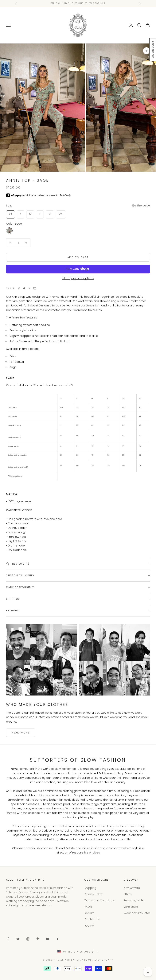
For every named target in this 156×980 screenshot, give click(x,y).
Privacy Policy (93, 894)
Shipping (90, 888)
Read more (21, 732)
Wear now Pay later (137, 913)
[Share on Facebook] (18, 288)
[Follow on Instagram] (28, 939)
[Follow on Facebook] (8, 939)
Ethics (128, 894)
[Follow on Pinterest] (38, 939)
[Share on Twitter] (24, 288)
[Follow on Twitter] (18, 939)
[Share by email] (34, 288)
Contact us (92, 919)
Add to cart (78, 257)
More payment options (78, 278)
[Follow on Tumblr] (57, 939)
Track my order (134, 900)
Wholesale (131, 907)
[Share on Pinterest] (29, 288)
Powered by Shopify (98, 959)
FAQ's (88, 907)
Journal (89, 926)
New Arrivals (132, 888)
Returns (89, 913)
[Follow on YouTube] (47, 939)
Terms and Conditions (99, 900)
